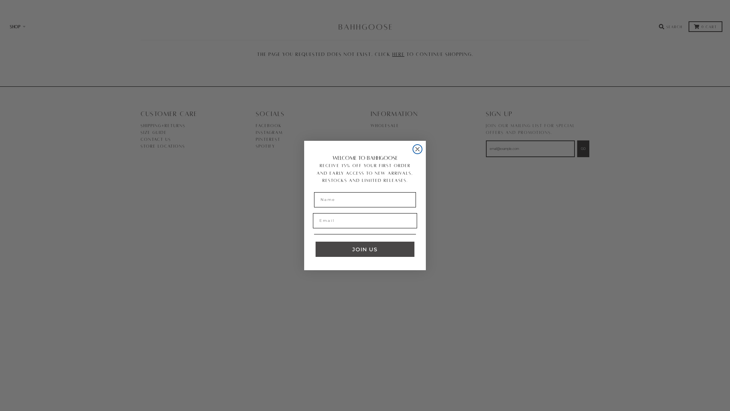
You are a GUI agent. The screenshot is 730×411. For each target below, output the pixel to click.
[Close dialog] (417, 149)
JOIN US (365, 249)
